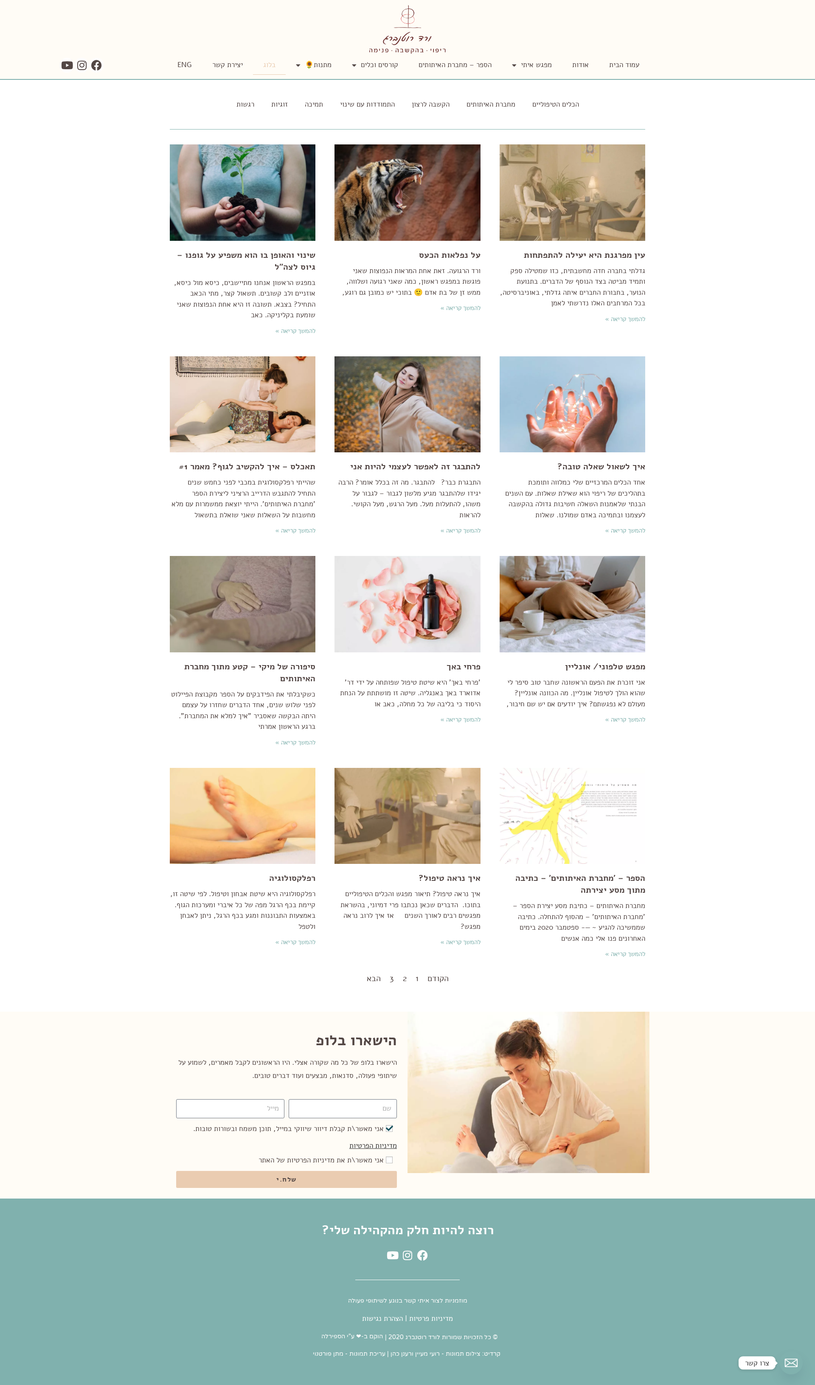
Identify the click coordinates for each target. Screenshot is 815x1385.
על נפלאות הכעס (450, 255)
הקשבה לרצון (431, 104)
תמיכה (314, 104)
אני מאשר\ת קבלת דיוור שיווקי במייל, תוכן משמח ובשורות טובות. (288, 1129)
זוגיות (279, 104)
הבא (374, 978)
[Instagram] (81, 65)
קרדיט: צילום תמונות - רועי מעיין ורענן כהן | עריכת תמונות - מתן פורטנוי (406, 1353)
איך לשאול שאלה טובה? (601, 466)
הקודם (438, 978)
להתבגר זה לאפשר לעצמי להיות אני (415, 466)
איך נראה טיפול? (450, 878)
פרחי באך (464, 666)
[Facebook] (96, 65)
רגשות (245, 104)
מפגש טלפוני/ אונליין (605, 666)
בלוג (269, 65)
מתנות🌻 (318, 65)
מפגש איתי (536, 65)
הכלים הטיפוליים (555, 104)
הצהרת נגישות (382, 1318)
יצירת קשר (227, 65)
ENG (184, 65)
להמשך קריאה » (625, 319)
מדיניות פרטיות (431, 1318)
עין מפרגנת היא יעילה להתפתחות (584, 255)
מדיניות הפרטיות (373, 1146)
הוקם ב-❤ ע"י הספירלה (352, 1336)
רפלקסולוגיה (292, 878)
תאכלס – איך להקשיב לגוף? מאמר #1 (247, 466)
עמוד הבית (624, 65)
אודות (580, 65)
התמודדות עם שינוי (367, 104)
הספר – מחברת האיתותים (455, 65)
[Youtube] (66, 65)
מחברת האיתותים (491, 104)
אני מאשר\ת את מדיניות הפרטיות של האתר (321, 1160)
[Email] (791, 1362)
